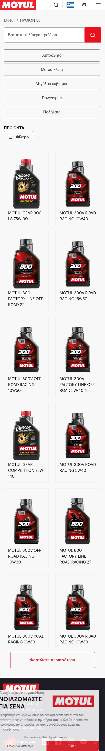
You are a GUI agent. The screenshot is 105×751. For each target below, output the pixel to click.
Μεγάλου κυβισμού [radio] (52, 84)
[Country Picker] (70, 5)
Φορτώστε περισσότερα (52, 660)
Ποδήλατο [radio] (52, 112)
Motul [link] (9, 20)
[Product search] (56, 4)
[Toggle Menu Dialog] (98, 5)
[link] (26, 207)
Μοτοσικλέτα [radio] (52, 69)
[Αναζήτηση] (92, 35)
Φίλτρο (22, 137)
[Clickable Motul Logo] (18, 5)
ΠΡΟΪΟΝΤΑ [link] (30, 20)
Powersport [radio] (52, 98)
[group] (52, 83)
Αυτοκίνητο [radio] (52, 55)
